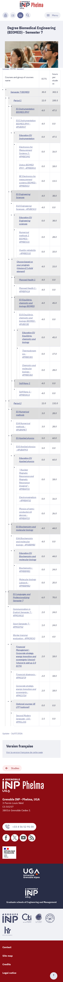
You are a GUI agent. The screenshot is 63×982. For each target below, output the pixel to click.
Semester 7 (20, 69)
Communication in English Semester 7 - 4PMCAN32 (22, 612)
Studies (15, 768)
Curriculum (5, 69)
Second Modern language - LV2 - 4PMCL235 (23, 718)
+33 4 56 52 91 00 (23, 826)
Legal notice (9, 972)
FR (12, 15)
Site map (7, 955)
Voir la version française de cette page (24, 752)
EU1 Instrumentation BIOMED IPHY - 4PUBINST (26, 123)
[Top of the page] (55, 976)
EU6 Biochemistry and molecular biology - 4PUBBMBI (25, 541)
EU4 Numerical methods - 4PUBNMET (23, 426)
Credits (6, 964)
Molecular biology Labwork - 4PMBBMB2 (27, 582)
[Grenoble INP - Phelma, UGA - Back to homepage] (31, 5)
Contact (6, 947)
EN (20, 15)
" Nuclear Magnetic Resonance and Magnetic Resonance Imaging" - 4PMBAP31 (26, 479)
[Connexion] (5, 15)
